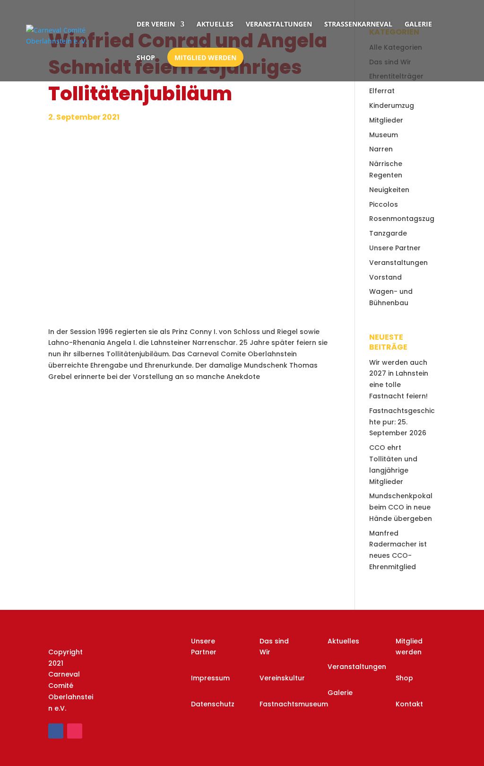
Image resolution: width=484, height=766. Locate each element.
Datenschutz (212, 704)
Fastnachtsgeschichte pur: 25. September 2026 (402, 422)
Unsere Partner (395, 248)
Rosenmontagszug (401, 218)
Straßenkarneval (358, 23)
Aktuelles (215, 23)
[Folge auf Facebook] (55, 731)
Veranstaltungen (279, 23)
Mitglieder (386, 120)
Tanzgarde (388, 233)
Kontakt (409, 704)
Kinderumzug (391, 105)
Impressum (210, 678)
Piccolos (383, 204)
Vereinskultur (282, 678)
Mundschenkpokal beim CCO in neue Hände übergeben (400, 507)
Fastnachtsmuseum (293, 704)
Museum (383, 135)
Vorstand (385, 277)
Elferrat (382, 91)
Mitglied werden (205, 57)
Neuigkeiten (389, 189)
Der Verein (156, 23)
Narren (381, 149)
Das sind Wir (274, 646)
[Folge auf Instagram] (74, 731)
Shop (146, 57)
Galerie (418, 23)
